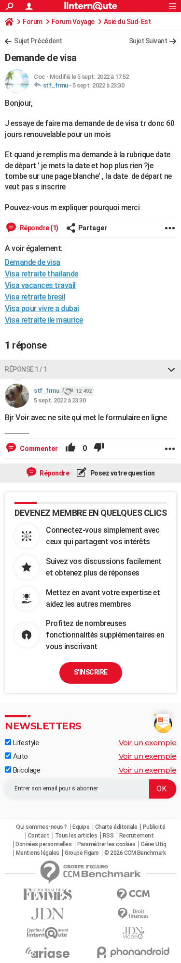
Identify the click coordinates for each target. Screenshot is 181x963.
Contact (39, 835)
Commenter (38, 448)
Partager (92, 228)
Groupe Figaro (82, 853)
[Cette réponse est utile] (70, 448)
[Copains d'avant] (48, 933)
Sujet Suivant (148, 41)
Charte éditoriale (116, 827)
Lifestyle (25, 742)
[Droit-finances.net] (134, 914)
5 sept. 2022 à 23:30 (98, 85)
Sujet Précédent (38, 41)
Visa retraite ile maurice (44, 320)
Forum (32, 21)
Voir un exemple (148, 742)
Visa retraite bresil (35, 296)
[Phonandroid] (134, 952)
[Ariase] (48, 952)
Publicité (154, 827)
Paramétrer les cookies (106, 844)
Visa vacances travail (40, 285)
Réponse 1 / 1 (26, 369)
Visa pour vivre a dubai (42, 308)
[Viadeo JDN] (134, 933)
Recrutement (136, 835)
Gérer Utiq (153, 844)
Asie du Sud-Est (127, 21)
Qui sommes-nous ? (41, 827)
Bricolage (25, 770)
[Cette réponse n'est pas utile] (99, 448)
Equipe (80, 827)
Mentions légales (37, 853)
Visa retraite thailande (41, 273)
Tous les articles (76, 835)
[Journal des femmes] (48, 894)
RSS (108, 835)
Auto (19, 756)
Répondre (54, 473)
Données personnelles (43, 844)
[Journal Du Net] (48, 914)
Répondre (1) (38, 228)
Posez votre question (122, 473)
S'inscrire (91, 672)
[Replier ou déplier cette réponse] (171, 369)
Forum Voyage (73, 21)
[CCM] (134, 894)
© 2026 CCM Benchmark (135, 853)
